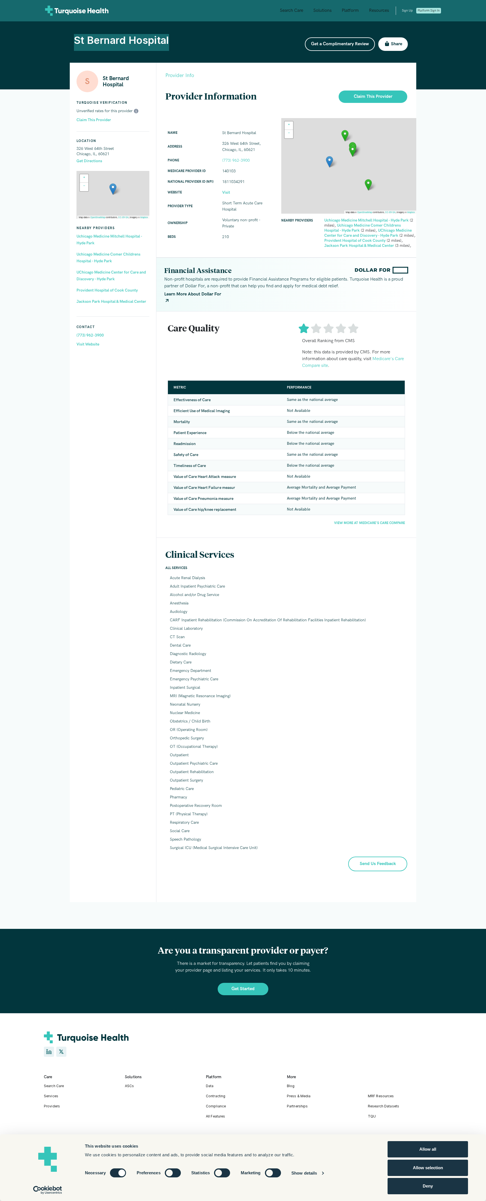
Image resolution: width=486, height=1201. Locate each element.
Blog (290, 1086)
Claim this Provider (373, 96)
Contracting (215, 1096)
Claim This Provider (93, 120)
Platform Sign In (429, 10)
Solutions (322, 10)
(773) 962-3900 (90, 335)
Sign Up (407, 10)
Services (51, 1096)
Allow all (427, 1149)
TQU (372, 1116)
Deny (428, 1186)
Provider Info (179, 75)
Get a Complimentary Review (340, 44)
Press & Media (299, 1096)
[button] (112, 189)
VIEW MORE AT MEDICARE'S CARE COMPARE (369, 523)
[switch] (173, 1172)
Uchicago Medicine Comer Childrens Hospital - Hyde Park (108, 257)
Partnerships (297, 1106)
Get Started (243, 989)
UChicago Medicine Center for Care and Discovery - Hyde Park (111, 275)
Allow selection (428, 1167)
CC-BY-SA (123, 217)
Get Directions (89, 161)
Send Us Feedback (378, 863)
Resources (379, 10)
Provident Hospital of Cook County (107, 290)
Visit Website (87, 344)
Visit (226, 192)
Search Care (291, 10)
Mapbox (144, 217)
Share (396, 44)
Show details (304, 1173)
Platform (350, 10)
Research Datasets (383, 1106)
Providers (52, 1106)
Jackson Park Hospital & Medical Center (111, 301)
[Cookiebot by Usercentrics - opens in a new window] (47, 1190)
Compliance (216, 1106)
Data (209, 1086)
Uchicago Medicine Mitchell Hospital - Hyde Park (109, 239)
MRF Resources (381, 1096)
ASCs (129, 1086)
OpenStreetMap (97, 217)
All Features (215, 1116)
